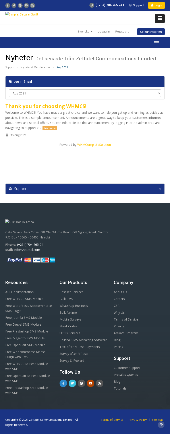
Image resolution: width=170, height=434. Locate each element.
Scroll (161, 424)
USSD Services (70, 333)
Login (157, 5)
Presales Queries (126, 375)
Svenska (84, 31)
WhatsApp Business (74, 305)
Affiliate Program (126, 333)
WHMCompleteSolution (94, 144)
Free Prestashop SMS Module (26, 331)
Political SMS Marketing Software (83, 340)
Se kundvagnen (151, 32)
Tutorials (120, 388)
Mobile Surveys (70, 319)
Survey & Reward (72, 360)
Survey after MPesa (74, 353)
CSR (117, 305)
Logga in (104, 31)
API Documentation (19, 292)
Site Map (158, 420)
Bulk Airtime (68, 312)
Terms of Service (126, 319)
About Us (120, 292)
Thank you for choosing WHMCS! (46, 106)
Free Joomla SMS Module (23, 317)
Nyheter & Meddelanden (36, 67)
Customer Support (127, 368)
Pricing (118, 347)
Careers (119, 299)
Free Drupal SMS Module (23, 324)
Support (138, 5)
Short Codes (68, 326)
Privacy (119, 326)
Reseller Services (71, 292)
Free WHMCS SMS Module (24, 299)
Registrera (122, 31)
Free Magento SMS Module (25, 338)
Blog (117, 340)
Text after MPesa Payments (80, 347)
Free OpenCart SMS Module (25, 345)
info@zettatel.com (27, 250)
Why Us (119, 312)
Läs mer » (50, 128)
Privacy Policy (138, 420)
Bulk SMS (66, 299)
